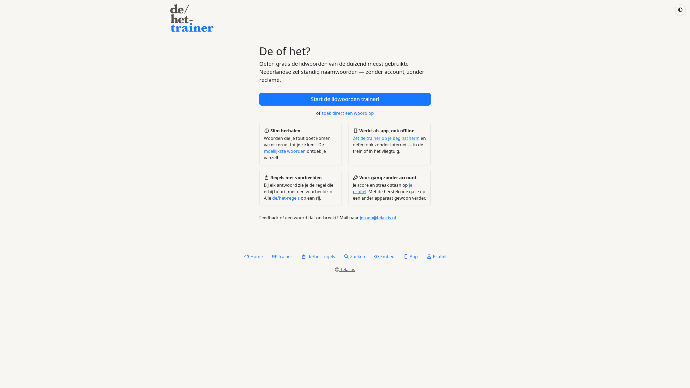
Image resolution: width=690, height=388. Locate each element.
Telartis (347, 269)
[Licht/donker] (680, 9)
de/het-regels (286, 198)
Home (256, 256)
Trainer (284, 256)
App (413, 256)
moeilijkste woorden (285, 151)
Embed (387, 256)
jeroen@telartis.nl (378, 218)
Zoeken (357, 256)
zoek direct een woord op (348, 113)
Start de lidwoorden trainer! (345, 99)
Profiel (439, 256)
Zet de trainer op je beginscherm (386, 138)
